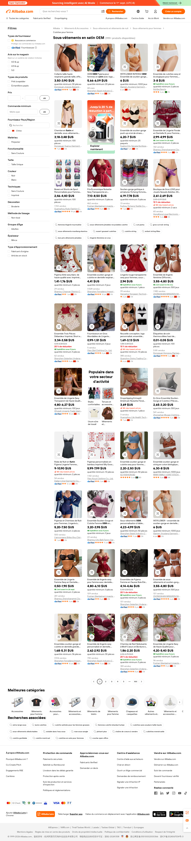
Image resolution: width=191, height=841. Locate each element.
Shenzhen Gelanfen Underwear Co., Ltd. (68, 358)
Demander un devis (89, 768)
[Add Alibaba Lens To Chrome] (45, 814)
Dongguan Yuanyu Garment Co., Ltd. (68, 146)
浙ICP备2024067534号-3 (171, 836)
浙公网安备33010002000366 (144, 836)
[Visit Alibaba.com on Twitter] (168, 793)
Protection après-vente (54, 776)
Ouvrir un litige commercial (129, 770)
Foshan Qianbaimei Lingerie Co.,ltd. (101, 206)
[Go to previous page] (93, 681)
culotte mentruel (43, 738)
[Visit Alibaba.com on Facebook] (156, 793)
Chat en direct (123, 765)
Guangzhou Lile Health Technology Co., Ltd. (134, 417)
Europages (139, 827)
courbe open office (100, 738)
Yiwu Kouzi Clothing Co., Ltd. (100, 478)
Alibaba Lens (19, 813)
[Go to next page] (141, 681)
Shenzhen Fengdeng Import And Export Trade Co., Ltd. (101, 291)
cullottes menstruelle (155, 732)
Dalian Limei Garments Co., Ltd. (68, 481)
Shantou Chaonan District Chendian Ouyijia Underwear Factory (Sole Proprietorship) (68, 291)
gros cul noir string (161, 225)
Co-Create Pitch (13, 765)
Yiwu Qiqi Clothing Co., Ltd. (99, 350)
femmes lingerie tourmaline (69, 225)
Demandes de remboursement (131, 776)
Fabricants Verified (88, 762)
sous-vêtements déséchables (25, 732)
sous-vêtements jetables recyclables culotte (109, 225)
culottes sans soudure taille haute (147, 725)
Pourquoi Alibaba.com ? (17, 759)
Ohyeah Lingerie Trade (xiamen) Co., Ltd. (68, 411)
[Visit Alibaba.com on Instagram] (173, 793)
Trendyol (127, 827)
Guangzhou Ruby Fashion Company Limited (68, 209)
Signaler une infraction (127, 787)
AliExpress (53, 827)
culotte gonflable (20, 738)
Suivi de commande (163, 770)
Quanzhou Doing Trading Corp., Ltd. (134, 358)
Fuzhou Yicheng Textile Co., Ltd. (134, 206)
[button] (103, 11)
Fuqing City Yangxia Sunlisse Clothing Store (134, 146)
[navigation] (29, 355)
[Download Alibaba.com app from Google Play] (177, 814)
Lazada (95, 827)
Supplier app (76, 814)
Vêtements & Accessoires (76, 28)
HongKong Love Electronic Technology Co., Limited (167, 214)
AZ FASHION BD (127, 474)
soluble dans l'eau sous (55, 732)
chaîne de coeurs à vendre (126, 732)
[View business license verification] (122, 836)
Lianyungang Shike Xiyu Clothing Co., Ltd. (68, 537)
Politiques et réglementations (56, 790)
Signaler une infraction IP (128, 782)
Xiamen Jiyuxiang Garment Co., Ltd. (134, 87)
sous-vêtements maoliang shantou (72, 231)
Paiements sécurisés (52, 759)
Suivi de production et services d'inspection (57, 783)
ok (44, 98)
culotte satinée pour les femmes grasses (72, 725)
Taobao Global (107, 827)
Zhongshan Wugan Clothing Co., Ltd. (167, 415)
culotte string (130, 231)
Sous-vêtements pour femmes (147, 28)
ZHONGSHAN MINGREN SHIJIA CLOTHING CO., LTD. (167, 294)
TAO (119, 827)
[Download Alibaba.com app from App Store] (159, 814)
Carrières (10, 776)
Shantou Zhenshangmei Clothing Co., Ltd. (167, 149)
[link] (187, 812)
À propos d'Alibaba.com (17, 753)
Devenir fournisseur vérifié (166, 776)
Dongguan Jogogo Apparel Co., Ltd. (68, 87)
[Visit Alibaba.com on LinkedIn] (162, 793)
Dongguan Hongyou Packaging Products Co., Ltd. (167, 353)
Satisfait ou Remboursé (54, 765)
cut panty (140, 225)
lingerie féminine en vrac (100, 238)
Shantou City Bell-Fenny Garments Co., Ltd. (101, 540)
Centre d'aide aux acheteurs (130, 759)
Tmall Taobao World (81, 827)
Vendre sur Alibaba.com (165, 759)
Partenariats (159, 782)
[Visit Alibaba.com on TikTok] (185, 793)
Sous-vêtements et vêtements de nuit (110, 28)
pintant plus (102, 732)
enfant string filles (152, 231)
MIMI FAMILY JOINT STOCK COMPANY (167, 474)
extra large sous (19, 725)
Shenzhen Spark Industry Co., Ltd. (101, 91)
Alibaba (56, 28)
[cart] (147, 12)
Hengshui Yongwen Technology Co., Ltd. (134, 294)
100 (135, 681)
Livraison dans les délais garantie (58, 770)
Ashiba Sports (159, 89)
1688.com (64, 827)
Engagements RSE (14, 770)
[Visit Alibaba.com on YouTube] (179, 793)
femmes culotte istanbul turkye (111, 725)
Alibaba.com (143, 814)
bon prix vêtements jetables (69, 238)
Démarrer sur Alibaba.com (166, 765)
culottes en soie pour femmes (71, 738)
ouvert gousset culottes (106, 231)
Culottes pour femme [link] (63, 32)
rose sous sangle (81, 732)
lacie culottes (40, 725)
